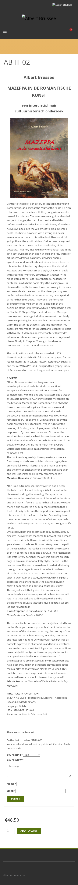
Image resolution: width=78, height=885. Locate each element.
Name (11, 783)
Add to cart (28, 830)
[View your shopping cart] (72, 31)
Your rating (15, 754)
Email (11, 790)
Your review (15, 759)
